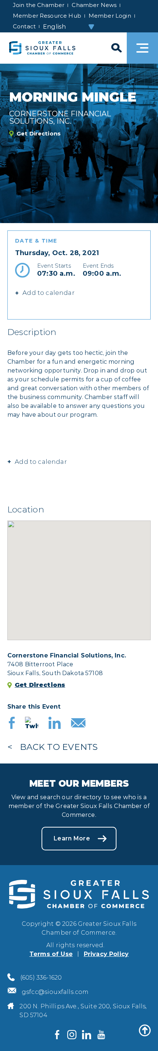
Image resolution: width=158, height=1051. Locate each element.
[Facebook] (11, 724)
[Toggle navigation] (142, 48)
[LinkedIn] (54, 724)
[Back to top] (145, 1030)
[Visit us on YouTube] (101, 1034)
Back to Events (59, 747)
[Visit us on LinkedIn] (86, 1034)
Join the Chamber (38, 4)
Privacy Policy (106, 954)
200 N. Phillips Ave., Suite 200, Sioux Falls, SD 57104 (83, 1011)
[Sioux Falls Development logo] (42, 48)
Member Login (110, 15)
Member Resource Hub (47, 15)
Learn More (71, 838)
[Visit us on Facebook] (56, 1034)
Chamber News (94, 4)
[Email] (78, 723)
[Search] (116, 48)
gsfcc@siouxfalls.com (55, 991)
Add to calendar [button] (41, 461)
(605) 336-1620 (41, 977)
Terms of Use (51, 954)
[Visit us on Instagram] (71, 1034)
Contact (24, 26)
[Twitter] (32, 724)
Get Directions (39, 133)
